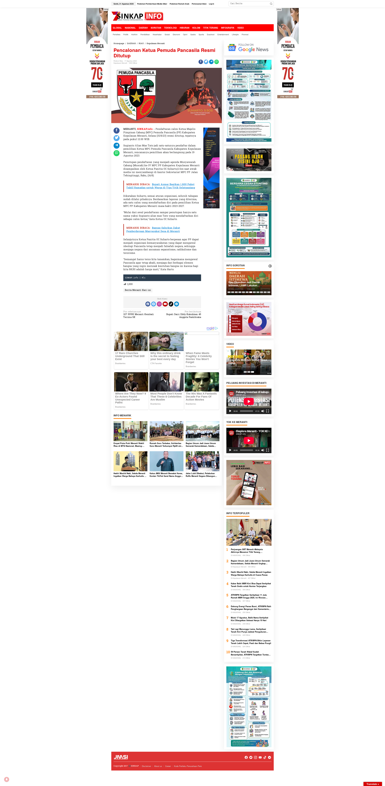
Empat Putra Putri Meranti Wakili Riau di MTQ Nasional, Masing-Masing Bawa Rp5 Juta (129, 444)
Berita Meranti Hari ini (138, 290)
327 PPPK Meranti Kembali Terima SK (138, 315)
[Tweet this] (206, 62)
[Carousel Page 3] (236, 292)
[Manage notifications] (6, 779)
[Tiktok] (171, 304)
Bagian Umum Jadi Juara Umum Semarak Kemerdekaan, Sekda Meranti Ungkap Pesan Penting (201, 444)
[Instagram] (159, 304)
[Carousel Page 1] (229, 292)
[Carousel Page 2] (232, 292)
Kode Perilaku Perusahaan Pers (188, 766)
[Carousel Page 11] (265, 292)
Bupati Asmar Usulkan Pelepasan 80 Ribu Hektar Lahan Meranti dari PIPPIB (249, 284)
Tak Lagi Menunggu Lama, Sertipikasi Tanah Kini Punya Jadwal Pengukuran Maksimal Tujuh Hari (248, 630)
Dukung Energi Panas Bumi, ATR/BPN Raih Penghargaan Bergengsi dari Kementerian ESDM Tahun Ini (251, 607)
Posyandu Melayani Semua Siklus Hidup (247, 361)
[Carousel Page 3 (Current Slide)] (252, 372)
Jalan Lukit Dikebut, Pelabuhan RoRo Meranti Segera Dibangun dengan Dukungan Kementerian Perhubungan (200, 474)
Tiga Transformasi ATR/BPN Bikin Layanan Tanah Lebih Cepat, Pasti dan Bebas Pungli (251, 642)
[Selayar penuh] (267, 411)
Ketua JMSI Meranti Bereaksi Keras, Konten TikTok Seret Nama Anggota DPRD (166, 474)
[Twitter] (153, 304)
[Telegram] (176, 304)
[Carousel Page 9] (257, 292)
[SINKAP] (137, 16)
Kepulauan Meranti (120, 63)
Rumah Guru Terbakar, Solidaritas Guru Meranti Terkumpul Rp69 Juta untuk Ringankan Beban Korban (166, 444)
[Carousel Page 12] (268, 292)
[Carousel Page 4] (239, 292)
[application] (248, 401)
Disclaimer (146, 766)
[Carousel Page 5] (243, 292)
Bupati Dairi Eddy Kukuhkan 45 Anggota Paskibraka (183, 315)
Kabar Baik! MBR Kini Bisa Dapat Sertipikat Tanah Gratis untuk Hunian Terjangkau (251, 585)
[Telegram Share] (211, 62)
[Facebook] (147, 304)
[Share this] (201, 62)
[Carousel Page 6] (247, 292)
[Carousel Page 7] (250, 292)
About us (158, 766)
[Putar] (230, 411)
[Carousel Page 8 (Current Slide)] (254, 292)
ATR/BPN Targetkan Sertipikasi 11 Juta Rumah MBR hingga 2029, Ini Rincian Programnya (249, 596)
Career (168, 766)
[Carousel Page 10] (261, 292)
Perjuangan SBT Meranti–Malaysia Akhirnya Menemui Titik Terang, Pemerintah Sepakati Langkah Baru (247, 550)
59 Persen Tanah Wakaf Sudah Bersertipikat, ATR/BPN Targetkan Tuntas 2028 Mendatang (250, 653)
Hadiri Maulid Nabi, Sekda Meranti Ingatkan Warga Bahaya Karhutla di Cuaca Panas (130, 474)
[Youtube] (165, 304)
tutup (106, 9)
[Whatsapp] (216, 62)
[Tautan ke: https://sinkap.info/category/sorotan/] (270, 266)
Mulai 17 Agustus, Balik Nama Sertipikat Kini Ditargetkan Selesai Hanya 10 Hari (249, 619)
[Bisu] (262, 411)
